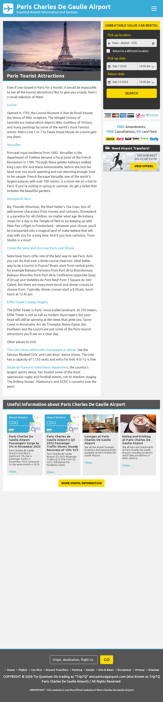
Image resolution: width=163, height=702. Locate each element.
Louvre (12, 105)
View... (13, 471)
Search (131, 93)
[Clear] (153, 43)
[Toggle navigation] (154, 8)
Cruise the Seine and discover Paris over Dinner (40, 248)
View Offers (143, 166)
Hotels (90, 669)
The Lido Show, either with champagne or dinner (41, 350)
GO (107, 659)
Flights (22, 669)
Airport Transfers (57, 669)
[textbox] (132, 43)
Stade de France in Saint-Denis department (37, 367)
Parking (77, 669)
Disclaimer (124, 669)
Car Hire (36, 669)
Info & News (106, 669)
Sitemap (153, 669)
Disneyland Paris (19, 199)
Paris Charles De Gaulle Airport (63, 8)
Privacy (140, 669)
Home (11, 669)
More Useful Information (81, 483)
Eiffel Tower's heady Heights (27, 302)
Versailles (14, 144)
